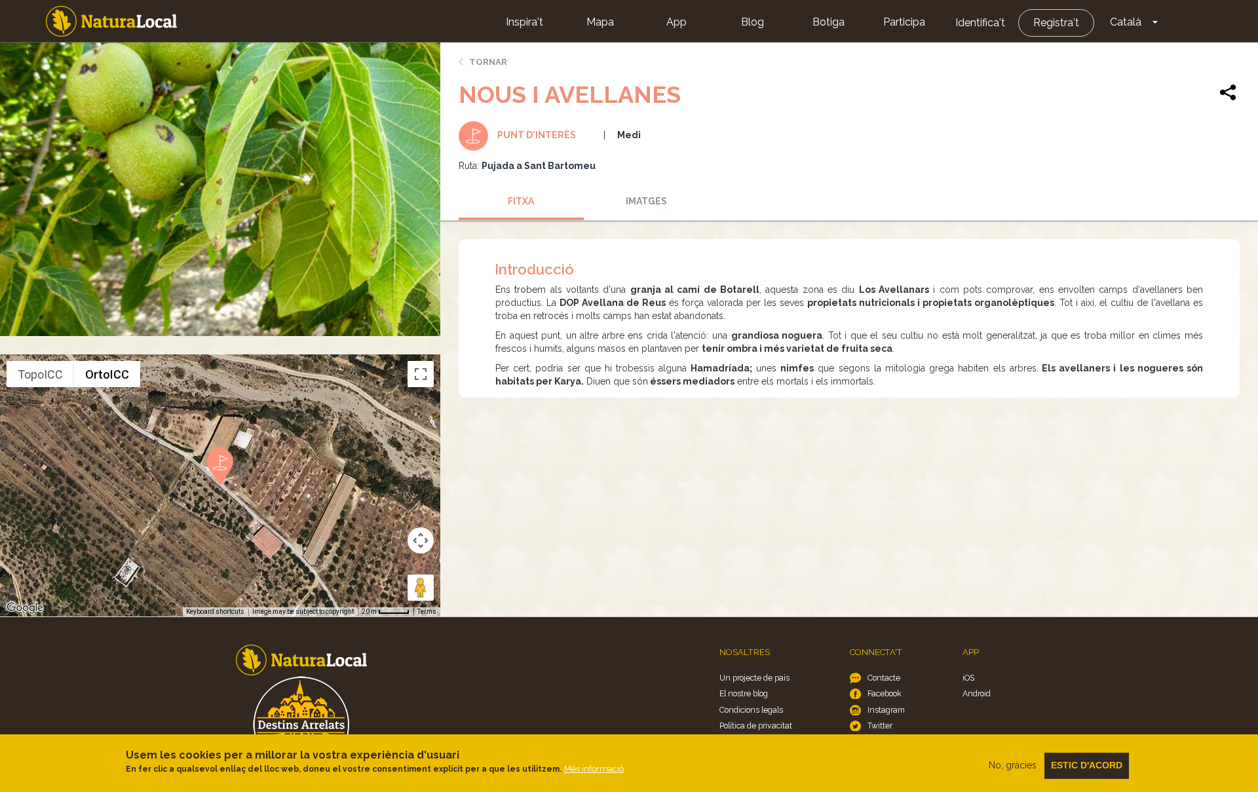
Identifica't (980, 22)
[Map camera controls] (421, 540)
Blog (752, 22)
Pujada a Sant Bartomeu (539, 165)
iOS (968, 678)
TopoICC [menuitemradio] (40, 374)
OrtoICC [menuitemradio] (107, 374)
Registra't (1056, 22)
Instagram (886, 710)
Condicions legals (751, 710)
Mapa (600, 22)
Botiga (828, 22)
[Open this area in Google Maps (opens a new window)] (25, 607)
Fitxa (521, 201)
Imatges (646, 201)
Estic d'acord (1086, 765)
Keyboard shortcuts (215, 611)
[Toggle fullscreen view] (421, 374)
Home (111, 21)
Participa (904, 22)
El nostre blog (743, 693)
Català (1125, 22)
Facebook (884, 693)
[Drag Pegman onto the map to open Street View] (421, 588)
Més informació (594, 769)
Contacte (883, 678)
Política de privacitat (755, 725)
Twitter (879, 725)
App (676, 22)
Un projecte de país (754, 678)
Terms (426, 611)
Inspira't (524, 22)
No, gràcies (1013, 765)
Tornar (488, 62)
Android (977, 693)
